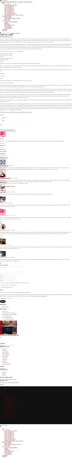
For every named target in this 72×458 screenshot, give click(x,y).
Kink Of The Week (3, 129)
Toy (6, 311)
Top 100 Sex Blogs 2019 (9, 9)
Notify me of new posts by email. (7, 287)
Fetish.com (4, 373)
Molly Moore (2, 138)
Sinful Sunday (7, 23)
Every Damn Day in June (9, 25)
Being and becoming (13, 314)
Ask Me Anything (7, 17)
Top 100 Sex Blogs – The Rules (10, 4)
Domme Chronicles (5, 353)
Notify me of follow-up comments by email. (9, 285)
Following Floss (5, 356)
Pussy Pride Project (8, 27)
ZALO (3, 311)
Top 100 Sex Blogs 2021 (9, 7)
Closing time (2, 153)
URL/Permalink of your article (5, 298)
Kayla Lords (2, 257)
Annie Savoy (4, 348)
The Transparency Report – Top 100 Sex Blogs (13, 15)
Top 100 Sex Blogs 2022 (9, 6)
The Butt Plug (3, 190)
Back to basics (3, 161)
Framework (2, 174)
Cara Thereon (4, 350)
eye (0, 244)
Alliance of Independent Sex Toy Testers (12, 18)
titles (13, 129)
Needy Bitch (2, 170)
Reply (1, 185)
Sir (9, 129)
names (8, 129)
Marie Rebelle (2, 230)
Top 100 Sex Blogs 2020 (9, 8)
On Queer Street (5, 362)
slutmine (11, 129)
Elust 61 (7, 306)
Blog (3, 2)
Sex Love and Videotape (6, 364)
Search (12, 33)
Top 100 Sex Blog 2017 (8, 11)
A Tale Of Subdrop (4, 165)
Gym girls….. (13, 312)
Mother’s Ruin (3, 182)
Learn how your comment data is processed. (21, 292)
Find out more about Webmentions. (41, 296)
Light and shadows (4, 157)
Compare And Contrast (5, 178)
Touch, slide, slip (8, 315)
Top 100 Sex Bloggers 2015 (9, 13)
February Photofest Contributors (11, 21)
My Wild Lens (4, 359)
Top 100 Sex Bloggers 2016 (9, 12)
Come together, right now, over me (7, 186)
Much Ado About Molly (6, 16)
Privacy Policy (7, 19)
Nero (1, 202)
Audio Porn (4, 30)
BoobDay (6, 22)
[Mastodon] (0, 32)
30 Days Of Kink (7, 28)
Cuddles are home (8, 317)
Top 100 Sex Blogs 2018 (9, 10)
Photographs (4, 29)
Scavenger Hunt (7, 26)
